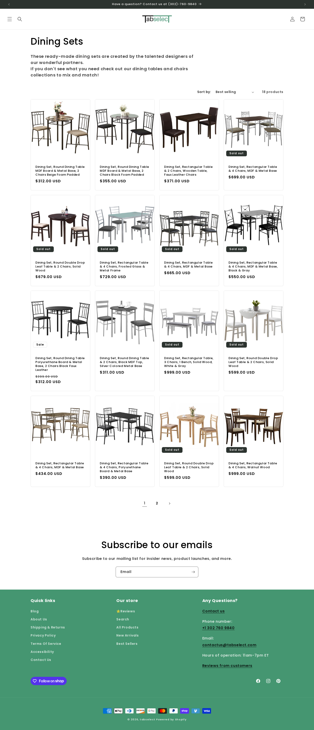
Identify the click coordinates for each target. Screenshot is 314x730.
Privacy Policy (43, 635)
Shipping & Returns (48, 627)
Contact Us (41, 659)
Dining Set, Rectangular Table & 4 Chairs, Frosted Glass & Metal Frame (124, 267)
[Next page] (169, 503)
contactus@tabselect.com (229, 644)
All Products (127, 627)
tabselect (147, 719)
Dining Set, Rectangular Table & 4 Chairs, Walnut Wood (252, 465)
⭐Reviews (125, 611)
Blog (35, 611)
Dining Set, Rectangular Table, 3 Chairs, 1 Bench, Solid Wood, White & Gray (189, 362)
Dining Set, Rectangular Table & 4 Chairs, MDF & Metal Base (252, 169)
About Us (39, 619)
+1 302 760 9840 (218, 628)
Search (122, 619)
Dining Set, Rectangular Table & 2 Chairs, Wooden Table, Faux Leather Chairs (188, 171)
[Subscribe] (193, 572)
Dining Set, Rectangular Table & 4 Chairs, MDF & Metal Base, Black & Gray (253, 267)
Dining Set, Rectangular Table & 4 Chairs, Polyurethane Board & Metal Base (124, 467)
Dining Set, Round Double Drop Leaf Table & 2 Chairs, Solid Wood (60, 267)
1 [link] (145, 503)
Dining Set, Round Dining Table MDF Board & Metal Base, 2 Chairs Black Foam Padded (124, 171)
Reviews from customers (227, 665)
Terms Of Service (46, 643)
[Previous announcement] (9, 4)
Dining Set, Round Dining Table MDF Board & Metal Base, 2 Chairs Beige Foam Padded (60, 171)
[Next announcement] (305, 4)
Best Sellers (126, 643)
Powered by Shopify (171, 719)
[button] (10, 19)
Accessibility (42, 651)
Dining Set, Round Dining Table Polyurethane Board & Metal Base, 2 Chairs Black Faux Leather (60, 364)
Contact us (213, 611)
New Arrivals (127, 635)
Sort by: (204, 92)
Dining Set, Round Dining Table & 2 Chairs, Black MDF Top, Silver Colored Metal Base (124, 362)
